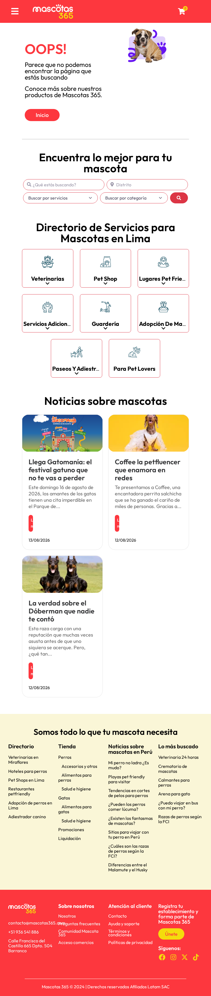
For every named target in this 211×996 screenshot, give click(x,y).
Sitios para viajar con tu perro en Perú (128, 834)
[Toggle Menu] (15, 11)
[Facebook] (162, 957)
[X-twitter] (185, 957)
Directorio (21, 746)
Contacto (117, 916)
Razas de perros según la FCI (180, 819)
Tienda (67, 746)
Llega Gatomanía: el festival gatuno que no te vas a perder (60, 469)
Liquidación (69, 838)
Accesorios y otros (79, 766)
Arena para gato (174, 793)
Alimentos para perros (74, 777)
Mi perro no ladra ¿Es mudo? (128, 765)
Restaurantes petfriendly (21, 791)
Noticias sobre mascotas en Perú (130, 749)
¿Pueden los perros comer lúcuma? (126, 806)
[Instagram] (173, 957)
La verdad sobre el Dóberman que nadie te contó (62, 611)
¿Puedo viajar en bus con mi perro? (178, 805)
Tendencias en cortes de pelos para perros (129, 793)
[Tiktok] (196, 957)
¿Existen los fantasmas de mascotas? (130, 820)
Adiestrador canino (27, 816)
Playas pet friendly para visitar (126, 779)
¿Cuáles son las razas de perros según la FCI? (128, 851)
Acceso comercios (76, 942)
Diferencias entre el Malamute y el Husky (128, 867)
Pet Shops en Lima (26, 780)
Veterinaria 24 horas (178, 757)
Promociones (71, 829)
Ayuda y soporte (124, 923)
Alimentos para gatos (74, 809)
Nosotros (67, 916)
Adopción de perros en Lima (30, 805)
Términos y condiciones (120, 932)
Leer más (32, 523)
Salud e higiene (76, 789)
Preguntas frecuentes (79, 923)
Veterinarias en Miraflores (23, 759)
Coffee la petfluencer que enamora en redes (148, 469)
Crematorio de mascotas (172, 768)
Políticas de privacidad (130, 942)
